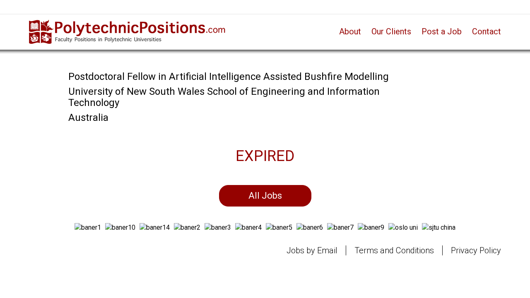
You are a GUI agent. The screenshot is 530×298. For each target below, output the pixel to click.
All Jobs (265, 195)
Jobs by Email (312, 250)
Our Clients (391, 31)
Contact (486, 31)
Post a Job (442, 31)
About (350, 31)
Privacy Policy (476, 250)
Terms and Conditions (394, 250)
